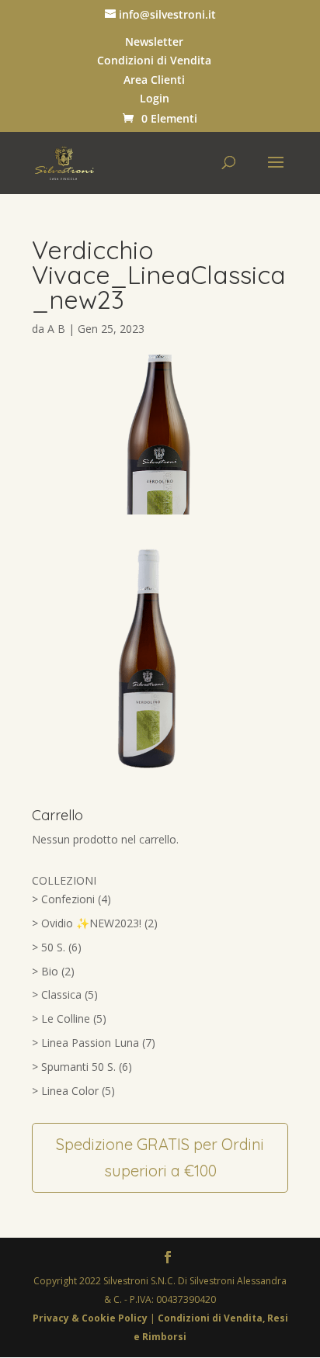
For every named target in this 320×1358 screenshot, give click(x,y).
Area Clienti (154, 79)
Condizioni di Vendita (154, 60)
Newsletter (154, 41)
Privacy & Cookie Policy (91, 1318)
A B (56, 328)
